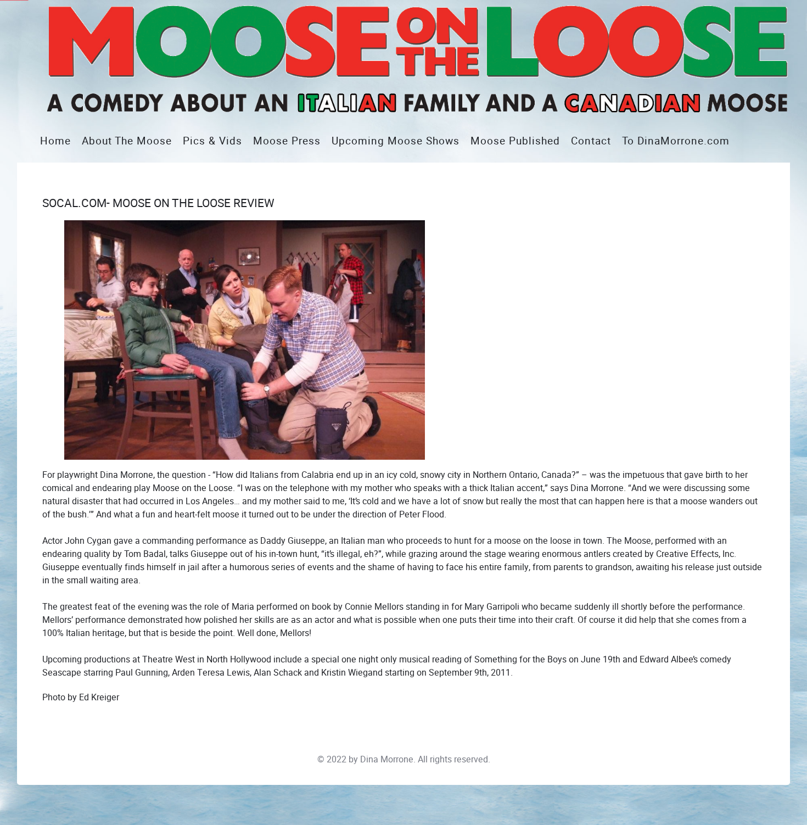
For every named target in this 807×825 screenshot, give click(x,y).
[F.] (409, 59)
